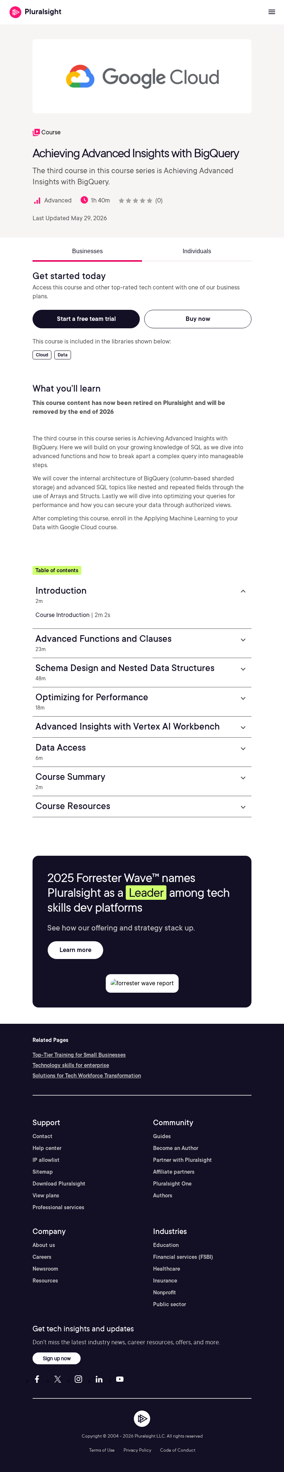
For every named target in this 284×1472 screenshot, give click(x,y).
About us (44, 1245)
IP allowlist (46, 1160)
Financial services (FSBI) (183, 1257)
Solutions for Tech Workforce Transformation (87, 1076)
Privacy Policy (137, 1450)
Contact (43, 1136)
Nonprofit (164, 1292)
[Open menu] (271, 12)
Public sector (169, 1304)
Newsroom (45, 1269)
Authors (162, 1195)
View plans (46, 1195)
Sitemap (43, 1172)
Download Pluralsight (59, 1184)
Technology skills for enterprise (71, 1065)
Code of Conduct (177, 1450)
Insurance (165, 1281)
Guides (162, 1136)
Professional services (58, 1207)
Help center (47, 1148)
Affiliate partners (174, 1172)
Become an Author (175, 1148)
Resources (45, 1281)
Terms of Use (102, 1450)
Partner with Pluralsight (182, 1160)
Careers (42, 1257)
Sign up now (57, 1358)
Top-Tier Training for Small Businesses (79, 1055)
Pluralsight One (172, 1184)
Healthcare (166, 1269)
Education (166, 1245)
